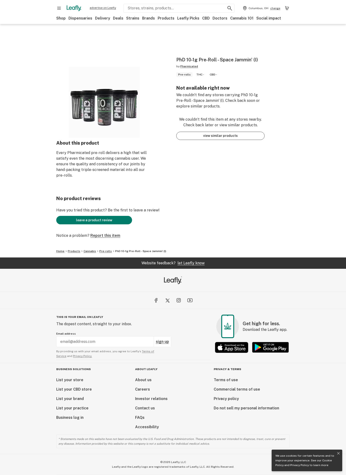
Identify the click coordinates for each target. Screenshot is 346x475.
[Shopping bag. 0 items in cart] (287, 8)
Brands (148, 18)
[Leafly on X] (167, 300)
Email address (66, 333)
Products (166, 18)
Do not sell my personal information (246, 408)
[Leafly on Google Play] (270, 347)
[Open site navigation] (59, 8)
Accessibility (147, 427)
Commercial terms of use (237, 389)
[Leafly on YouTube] (190, 300)
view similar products (220, 136)
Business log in (70, 417)
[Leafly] (74, 8)
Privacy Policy (299, 465)
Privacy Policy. (82, 356)
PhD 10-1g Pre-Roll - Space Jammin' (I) (140, 251)
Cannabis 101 (241, 18)
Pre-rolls (105, 251)
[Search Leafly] (229, 8)
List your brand (70, 398)
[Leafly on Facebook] (156, 300)
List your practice (72, 408)
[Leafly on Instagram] (178, 300)
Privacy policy (226, 398)
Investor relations (151, 398)
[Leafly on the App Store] (231, 347)
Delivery (102, 18)
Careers (142, 389)
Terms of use (226, 380)
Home (60, 251)
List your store (69, 380)
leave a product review (94, 220)
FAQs (140, 417)
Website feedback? (173, 263)
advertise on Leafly (103, 7)
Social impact (268, 18)
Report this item (105, 235)
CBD (206, 18)
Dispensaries (80, 18)
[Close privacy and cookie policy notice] (338, 453)
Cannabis (90, 251)
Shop (61, 18)
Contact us (145, 408)
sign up (162, 341)
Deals (118, 18)
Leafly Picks (188, 18)
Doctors (220, 18)
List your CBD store (74, 389)
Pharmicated (189, 66)
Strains (132, 18)
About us (143, 380)
